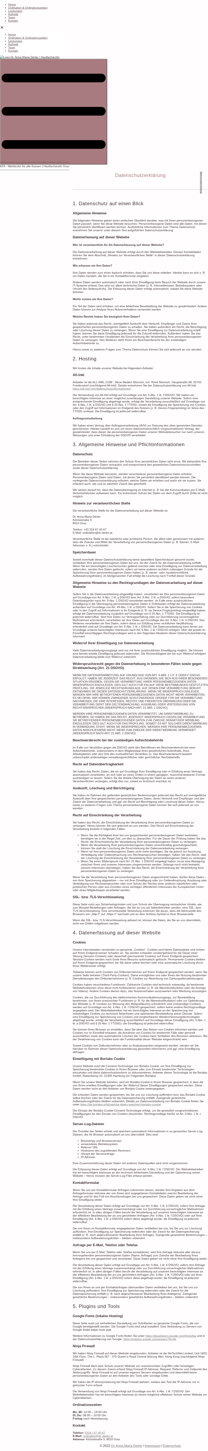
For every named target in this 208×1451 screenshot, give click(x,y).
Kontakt (13, 20)
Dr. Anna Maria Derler (126, 1446)
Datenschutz (172, 1446)
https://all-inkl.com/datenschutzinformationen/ (102, 388)
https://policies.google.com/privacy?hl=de (149, 1339)
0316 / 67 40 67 (95, 1432)
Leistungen (15, 11)
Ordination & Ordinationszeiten (28, 7)
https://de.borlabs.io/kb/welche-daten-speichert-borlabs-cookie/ (120, 1104)
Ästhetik (13, 14)
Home (12, 4)
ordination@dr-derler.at (98, 1436)
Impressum (152, 1446)
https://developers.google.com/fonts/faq (170, 1335)
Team (11, 17)
